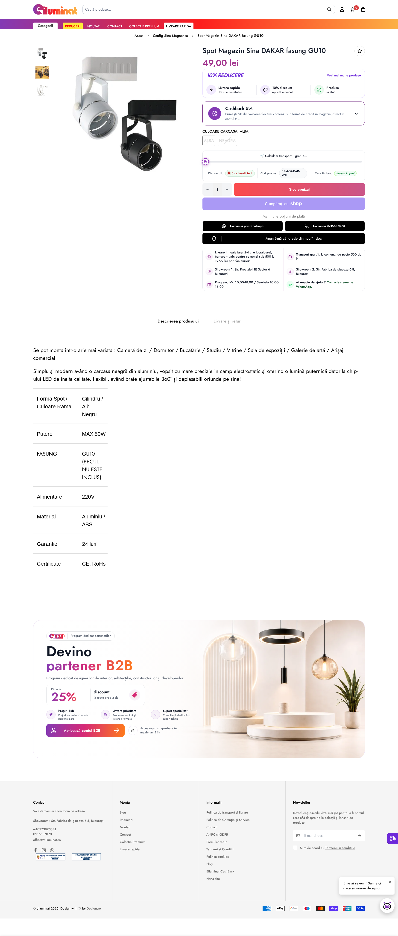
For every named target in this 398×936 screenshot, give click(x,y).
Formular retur (216, 842)
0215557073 (42, 834)
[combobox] (208, 9)
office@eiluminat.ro (47, 839)
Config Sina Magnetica (170, 35)
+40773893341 (44, 829)
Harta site (213, 878)
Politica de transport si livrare (227, 812)
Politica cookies (217, 856)
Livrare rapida (178, 26)
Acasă (139, 35)
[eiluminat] (55, 9)
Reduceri (72, 26)
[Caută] (329, 9)
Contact (114, 26)
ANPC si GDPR (217, 834)
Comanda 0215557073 (329, 226)
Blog (123, 812)
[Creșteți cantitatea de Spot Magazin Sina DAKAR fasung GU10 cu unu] (227, 189)
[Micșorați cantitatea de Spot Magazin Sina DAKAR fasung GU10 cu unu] (207, 189)
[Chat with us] (387, 905)
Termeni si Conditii (220, 849)
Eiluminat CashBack (220, 871)
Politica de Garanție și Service (228, 819)
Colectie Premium (144, 26)
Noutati (93, 26)
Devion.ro (94, 908)
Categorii (45, 25)
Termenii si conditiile (340, 848)
